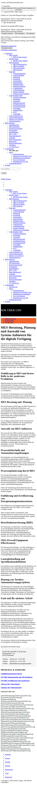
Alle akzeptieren (19, 33)
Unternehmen (9, 149)
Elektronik (16, 77)
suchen (4, 173)
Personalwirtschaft (19, 106)
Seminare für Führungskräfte (11, 687)
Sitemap (7, 766)
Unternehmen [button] (9, 285)
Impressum (12, 46)
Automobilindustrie (19, 73)
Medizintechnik (18, 84)
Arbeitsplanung (14, 125)
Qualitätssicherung (19, 105)
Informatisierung (18, 154)
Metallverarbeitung (19, 86)
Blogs (11, 152)
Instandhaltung (18, 110)
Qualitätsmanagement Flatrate (11, 674)
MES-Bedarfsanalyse (20, 64)
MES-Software (10, 123)
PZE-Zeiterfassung (15, 139)
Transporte (16, 101)
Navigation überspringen (9, 50)
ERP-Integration (14, 127)
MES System (13, 55)
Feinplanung (13, 130)
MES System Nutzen (20, 57)
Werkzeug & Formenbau (21, 94)
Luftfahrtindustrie (18, 90)
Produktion (16, 99)
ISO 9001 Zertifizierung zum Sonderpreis (15, 681)
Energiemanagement (15, 128)
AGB (7, 773)
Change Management (16, 117)
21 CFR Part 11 (14, 147)
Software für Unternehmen (10, 684)
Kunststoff (16, 79)
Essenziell (6, 6)
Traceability (17, 108)
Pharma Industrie (18, 92)
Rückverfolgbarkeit (15, 143)
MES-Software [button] (10, 259)
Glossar (7, 758)
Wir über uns (13, 287)
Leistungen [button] (8, 190)
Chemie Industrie (18, 75)
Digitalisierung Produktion (21, 158)
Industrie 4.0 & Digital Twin (22, 156)
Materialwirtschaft (19, 103)
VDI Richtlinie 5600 (15, 95)
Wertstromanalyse (15, 121)
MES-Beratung (14, 62)
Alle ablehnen (31, 33)
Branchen (12, 72)
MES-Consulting (18, 66)
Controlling (17, 114)
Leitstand (12, 138)
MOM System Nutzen (20, 61)
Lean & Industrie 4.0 (16, 116)
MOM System (13, 59)
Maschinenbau (18, 83)
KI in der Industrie (19, 160)
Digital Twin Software (16, 119)
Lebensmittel (17, 81)
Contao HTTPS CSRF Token (13, 12)
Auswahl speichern (7, 33)
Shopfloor (12, 145)
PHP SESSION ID (9, 23)
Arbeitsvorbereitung (19, 97)
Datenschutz (5, 46)
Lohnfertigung (18, 88)
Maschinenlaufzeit (15, 136)
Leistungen (8, 53)
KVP (15, 112)
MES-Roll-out (17, 70)
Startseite (8, 754)
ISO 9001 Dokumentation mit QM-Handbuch (16, 677)
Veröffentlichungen (15, 163)
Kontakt (7, 165)
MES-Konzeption (19, 68)
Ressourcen (13, 141)
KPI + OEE (13, 134)
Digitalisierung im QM (20, 161)
